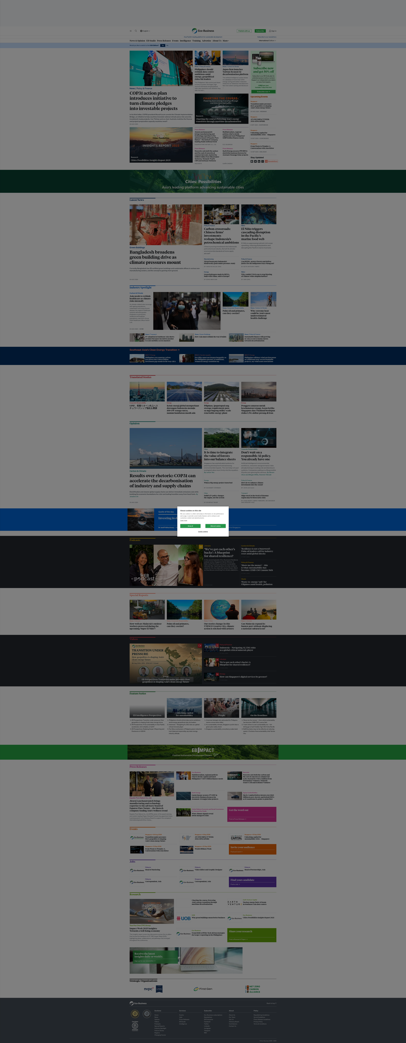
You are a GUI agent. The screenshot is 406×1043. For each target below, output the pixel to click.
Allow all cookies (215, 526)
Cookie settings (203, 531)
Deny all (190, 526)
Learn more (183, 520)
